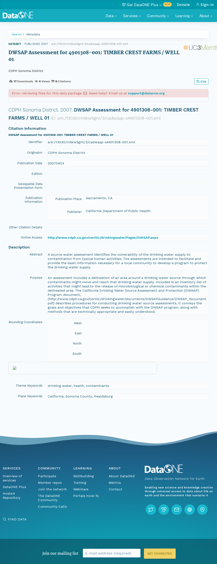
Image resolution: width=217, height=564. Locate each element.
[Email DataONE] (176, 509)
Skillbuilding (83, 476)
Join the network (52, 489)
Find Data (17, 519)
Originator (34, 152)
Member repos (50, 483)
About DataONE (122, 476)
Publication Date (29, 163)
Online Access (31, 237)
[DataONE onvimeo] (164, 509)
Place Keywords (30, 396)
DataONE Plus (14, 487)
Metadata (33, 34)
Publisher (74, 212)
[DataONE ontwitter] (151, 509)
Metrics (115, 483)
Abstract (35, 254)
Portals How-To (86, 496)
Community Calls (52, 507)
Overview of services (12, 478)
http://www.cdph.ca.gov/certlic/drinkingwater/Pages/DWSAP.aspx (103, 238)
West (78, 323)
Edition (37, 174)
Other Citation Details (25, 227)
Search (17, 34)
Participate (47, 476)
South (77, 354)
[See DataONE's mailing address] (202, 509)
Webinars (80, 489)
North (77, 343)
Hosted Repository (12, 495)
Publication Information (33, 200)
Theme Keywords (29, 385)
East (78, 333)
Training (79, 483)
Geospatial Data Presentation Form (28, 186)
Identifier (35, 142)
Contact (115, 489)
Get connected (159, 553)
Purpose (36, 278)
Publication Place (68, 199)
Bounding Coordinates (25, 322)
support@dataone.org (146, 93)
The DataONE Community (49, 498)
